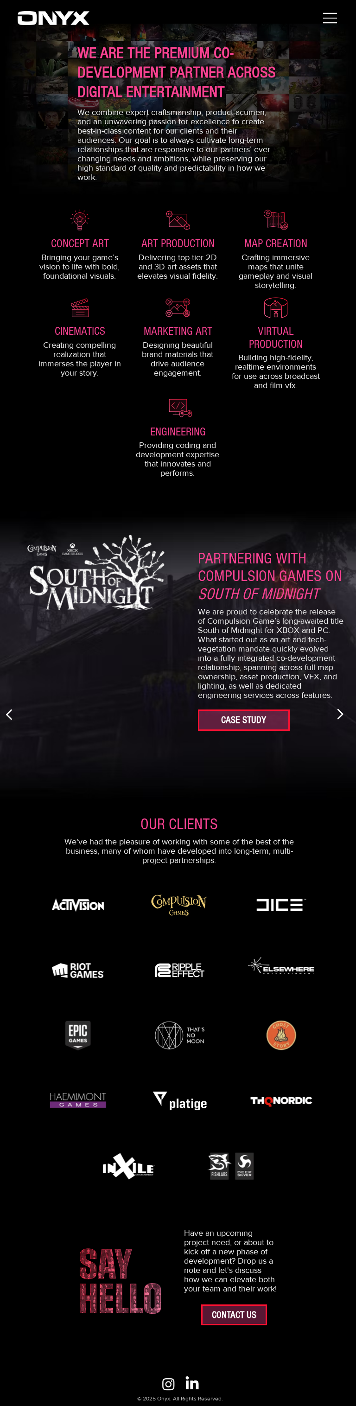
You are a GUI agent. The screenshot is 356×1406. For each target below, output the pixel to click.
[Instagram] (168, 1384)
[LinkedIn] (192, 1384)
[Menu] (330, 18)
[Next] (340, 714)
